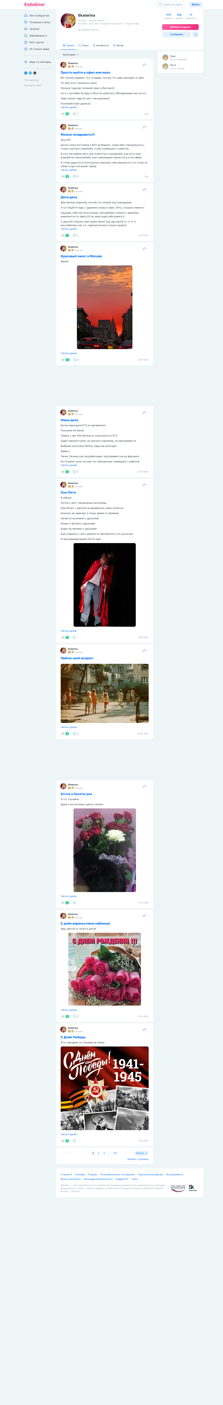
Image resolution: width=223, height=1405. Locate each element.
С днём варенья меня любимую (85, 923)
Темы (135, 1179)
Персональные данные (150, 1174)
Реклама (80, 1174)
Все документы (174, 1174)
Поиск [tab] (85, 45)
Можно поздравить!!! (78, 134)
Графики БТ (122, 1179)
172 (115, 1153)
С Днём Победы (73, 1037)
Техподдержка (31, 80)
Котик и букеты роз (76, 794)
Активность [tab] (102, 45)
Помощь (92, 1174)
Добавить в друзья (180, 27)
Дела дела (69, 197)
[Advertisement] (180, 123)
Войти (195, 4)
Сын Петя (68, 492)
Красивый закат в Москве (81, 256)
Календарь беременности (98, 1179)
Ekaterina (73, 63)
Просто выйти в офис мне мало (85, 72)
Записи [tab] (70, 45)
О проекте (66, 1174)
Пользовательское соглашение (117, 1174)
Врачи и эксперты (71, 1179)
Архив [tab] (120, 45)
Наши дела (69, 420)
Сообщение (176, 34)
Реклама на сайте (33, 85)
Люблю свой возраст (77, 658)
